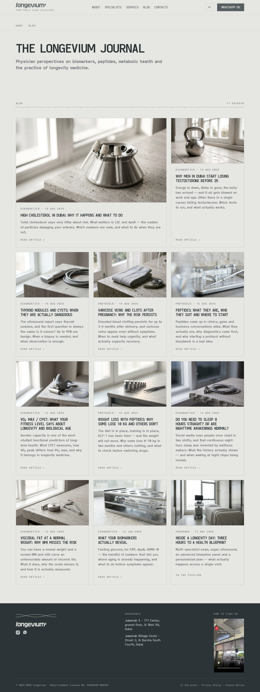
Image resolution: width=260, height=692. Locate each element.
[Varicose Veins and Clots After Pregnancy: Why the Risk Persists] (130, 275)
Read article (33, 239)
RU (209, 7)
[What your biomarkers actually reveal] (130, 503)
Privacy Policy (211, 685)
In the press (188, 685)
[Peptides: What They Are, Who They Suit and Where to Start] (207, 275)
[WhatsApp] (25, 632)
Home (19, 25)
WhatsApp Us (230, 7)
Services (132, 7)
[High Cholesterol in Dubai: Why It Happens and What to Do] (91, 160)
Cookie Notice (235, 685)
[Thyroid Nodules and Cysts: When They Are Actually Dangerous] (52, 275)
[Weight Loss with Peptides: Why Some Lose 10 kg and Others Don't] (130, 384)
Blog (146, 7)
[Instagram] (18, 632)
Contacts (161, 7)
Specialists (113, 7)
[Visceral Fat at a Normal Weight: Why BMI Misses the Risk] (52, 503)
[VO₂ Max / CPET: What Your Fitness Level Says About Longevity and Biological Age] (52, 384)
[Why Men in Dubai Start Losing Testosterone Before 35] (207, 141)
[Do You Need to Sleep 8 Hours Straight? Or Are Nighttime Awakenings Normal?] (207, 384)
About (96, 7)
